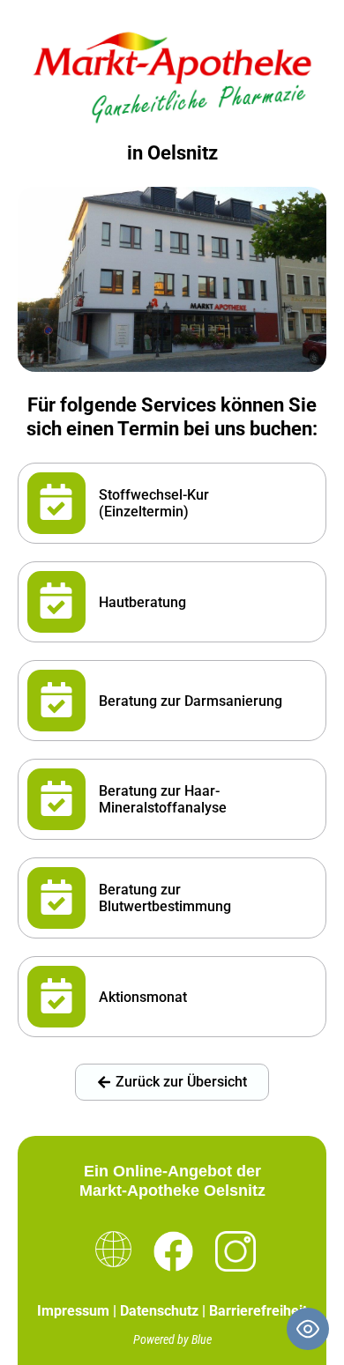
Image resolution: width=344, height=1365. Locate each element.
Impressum (73, 1310)
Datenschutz (159, 1310)
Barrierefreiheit (258, 1310)
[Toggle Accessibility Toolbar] (308, 1329)
